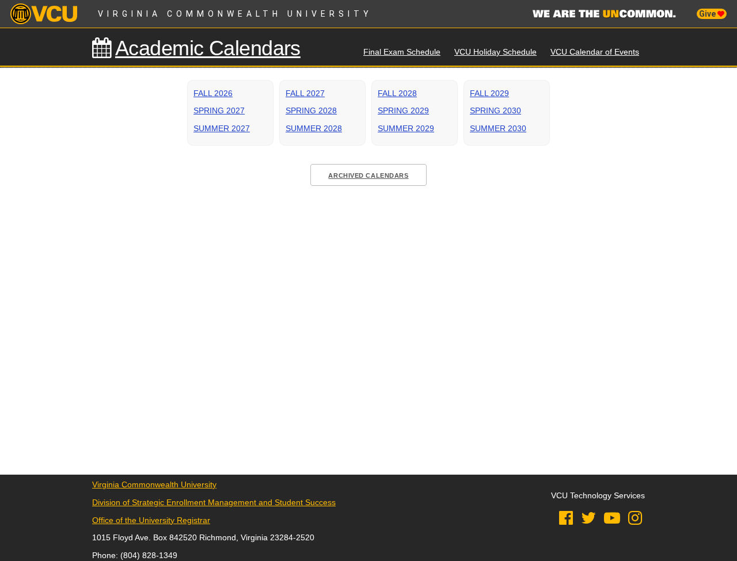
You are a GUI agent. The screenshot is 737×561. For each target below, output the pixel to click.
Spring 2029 (403, 110)
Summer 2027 (221, 128)
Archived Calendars (368, 175)
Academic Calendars (208, 48)
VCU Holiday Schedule (495, 51)
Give (708, 13)
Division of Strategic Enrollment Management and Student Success (214, 502)
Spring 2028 (311, 110)
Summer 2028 (314, 128)
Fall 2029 (489, 93)
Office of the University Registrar (151, 520)
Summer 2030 (498, 128)
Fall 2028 (397, 93)
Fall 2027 (305, 93)
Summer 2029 (406, 128)
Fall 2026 (213, 93)
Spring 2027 (219, 110)
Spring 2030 (495, 110)
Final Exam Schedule (401, 51)
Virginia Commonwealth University (235, 13)
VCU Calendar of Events (594, 51)
